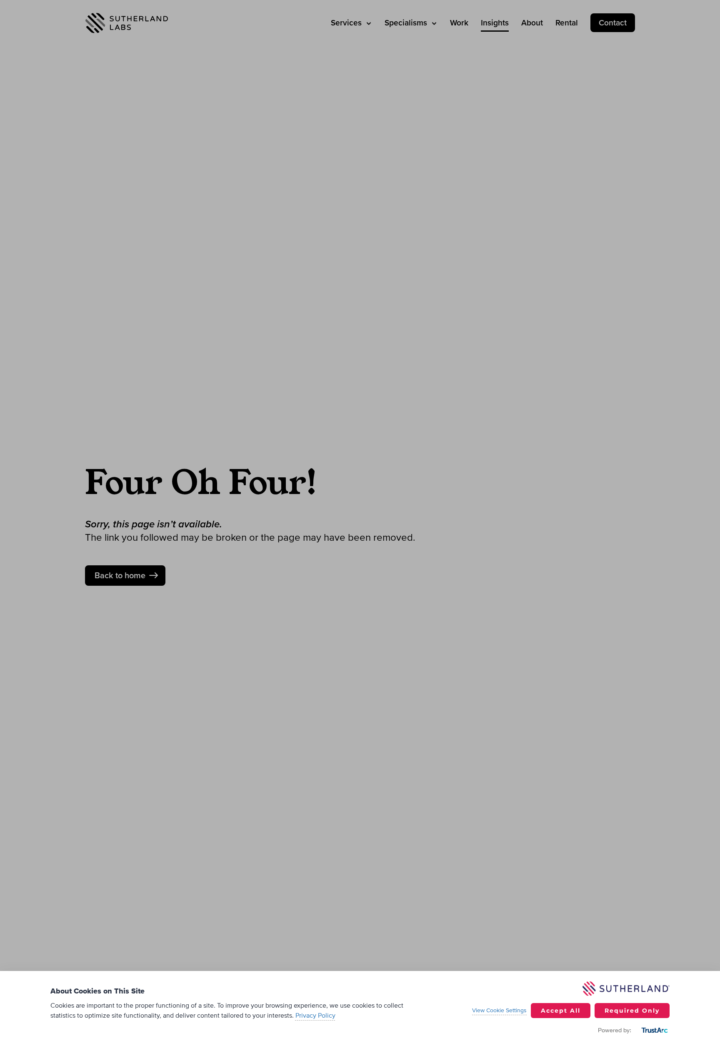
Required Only (632, 1010)
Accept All (560, 1010)
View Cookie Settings (499, 1010)
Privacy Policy (315, 1015)
